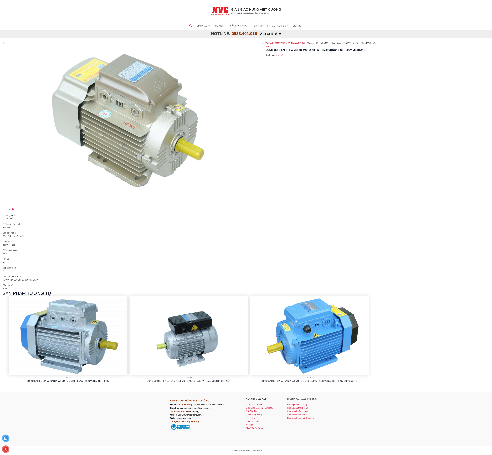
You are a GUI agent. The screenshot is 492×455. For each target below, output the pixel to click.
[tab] (11, 209)
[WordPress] (272, 34)
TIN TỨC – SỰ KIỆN (276, 26)
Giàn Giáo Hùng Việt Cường (256, 9)
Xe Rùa (249, 425)
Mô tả (11, 209)
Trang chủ (270, 43)
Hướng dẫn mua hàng (297, 405)
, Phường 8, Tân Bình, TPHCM (201, 405)
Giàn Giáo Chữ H (254, 405)
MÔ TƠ (301, 43)
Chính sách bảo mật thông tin (300, 418)
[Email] (268, 34)
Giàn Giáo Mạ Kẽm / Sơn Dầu (259, 408)
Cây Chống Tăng (254, 415)
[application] (208, 26)
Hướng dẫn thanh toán (297, 408)
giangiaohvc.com (180, 418)
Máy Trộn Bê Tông (254, 428)
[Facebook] (264, 34)
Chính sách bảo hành (297, 415)
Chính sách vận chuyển (298, 411)
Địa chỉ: (174, 405)
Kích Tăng (250, 418)
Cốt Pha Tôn (252, 411)
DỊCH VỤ (258, 26)
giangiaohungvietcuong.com (186, 415)
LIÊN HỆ (297, 26)
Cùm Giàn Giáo (253, 421)
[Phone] (261, 34)
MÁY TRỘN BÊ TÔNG (286, 43)
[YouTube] (280, 34)
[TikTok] (276, 34)
